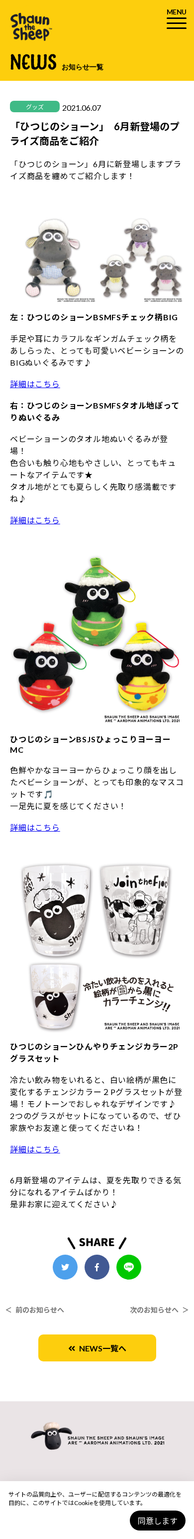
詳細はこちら (35, 384)
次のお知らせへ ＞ (159, 1310)
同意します (158, 1521)
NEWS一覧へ (100, 1348)
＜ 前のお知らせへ (34, 1310)
